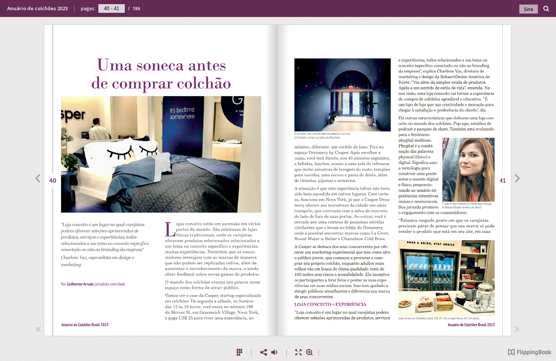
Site (528, 9)
